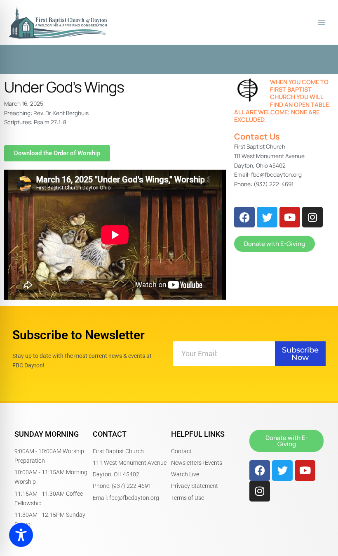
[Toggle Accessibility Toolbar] (21, 535)
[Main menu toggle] (321, 22)
